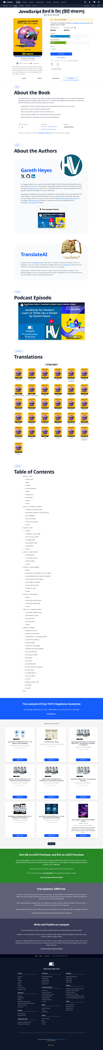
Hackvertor (25, 202)
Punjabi (19, 423)
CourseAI (20, 996)
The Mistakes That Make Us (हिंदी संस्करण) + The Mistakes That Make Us (20, 817)
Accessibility (45, 1011)
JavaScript (44, 126)
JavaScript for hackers (79, 23)
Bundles (21, 5)
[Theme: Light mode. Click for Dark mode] (90, 2)
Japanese (18, 379)
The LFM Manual (46, 997)
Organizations (40, 2)
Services (48, 2)
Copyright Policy (70, 1006)
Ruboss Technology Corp (59, 1039)
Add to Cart (61, 54)
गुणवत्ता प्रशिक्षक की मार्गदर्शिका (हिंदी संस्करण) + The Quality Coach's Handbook (20, 742)
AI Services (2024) (70, 992)
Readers (31, 2)
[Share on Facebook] (22, 127)
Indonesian (45, 409)
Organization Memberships (24, 1022)
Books (15, 5)
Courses (28, 5)
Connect (63, 2)
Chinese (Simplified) (18, 395)
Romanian (45, 423)
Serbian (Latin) (71, 423)
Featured (5, 5)
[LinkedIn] (33, 176)
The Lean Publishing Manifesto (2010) (75, 997)
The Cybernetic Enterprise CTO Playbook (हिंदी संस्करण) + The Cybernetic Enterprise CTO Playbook (83, 743)
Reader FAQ (69, 980)
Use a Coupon (21, 987)
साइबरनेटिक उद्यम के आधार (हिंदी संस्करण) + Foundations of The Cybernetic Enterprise (51, 779)
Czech (71, 409)
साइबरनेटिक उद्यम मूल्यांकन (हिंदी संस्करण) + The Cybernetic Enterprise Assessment (20, 779)
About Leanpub (45, 1018)
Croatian (58, 438)
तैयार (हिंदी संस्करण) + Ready (51, 742)
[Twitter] (23, 176)
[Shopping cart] (94, 2)
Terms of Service (70, 1004)
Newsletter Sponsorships (24, 1001)
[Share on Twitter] (19, 127)
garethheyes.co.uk (32, 188)
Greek (71, 438)
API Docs (44, 1001)
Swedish (18, 409)
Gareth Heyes (23, 63)
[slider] (69, 36)
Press (43, 1024)
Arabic (58, 423)
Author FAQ (44, 990)
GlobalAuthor (67, 265)
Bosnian (84, 409)
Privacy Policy (69, 1008)
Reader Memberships (71, 976)
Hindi (45, 438)
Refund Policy (69, 1010)
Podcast (87, 5)
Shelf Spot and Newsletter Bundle (26, 1003)
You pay (52, 46)
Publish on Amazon (22, 1005)
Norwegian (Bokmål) (84, 423)
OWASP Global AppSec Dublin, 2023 (66, 198)
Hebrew (19, 453)
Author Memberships (47, 976)
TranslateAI (36, 63)
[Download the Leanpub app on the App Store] (51, 1045)
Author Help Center (46, 992)
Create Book (45, 978)
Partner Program (46, 1008)
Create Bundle (45, 980)
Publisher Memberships (23, 1024)
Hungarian (31, 409)
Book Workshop (21, 1013)
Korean (58, 395)
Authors (24, 2)
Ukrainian (31, 423)
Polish (45, 395)
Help (98, 5)
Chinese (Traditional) (31, 395)
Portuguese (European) (84, 438)
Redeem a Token (22, 989)
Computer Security (52, 126)
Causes (44, 1010)
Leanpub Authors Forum (48, 994)
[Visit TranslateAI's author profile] (71, 249)
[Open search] (85, 2)
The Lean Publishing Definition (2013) (75, 996)
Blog (43, 1020)
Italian (84, 379)
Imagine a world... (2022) (72, 994)
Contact (44, 1022)
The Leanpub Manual (47, 996)
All (10, 5)
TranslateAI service (38, 262)
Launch (93, 5)
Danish (31, 438)
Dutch (71, 395)
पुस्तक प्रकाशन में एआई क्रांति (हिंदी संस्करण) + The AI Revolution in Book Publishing (51, 817)
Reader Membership (73, 60)
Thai (58, 409)
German (32, 379)
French (58, 379)
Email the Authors (69, 127)
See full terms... (51, 714)
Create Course (45, 982)
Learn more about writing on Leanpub (51, 877)
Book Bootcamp (22, 1015)
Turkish (84, 395)
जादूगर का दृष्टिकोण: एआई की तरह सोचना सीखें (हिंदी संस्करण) (83, 820)
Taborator (34, 202)
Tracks (34, 5)
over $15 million (48, 873)
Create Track (45, 983)
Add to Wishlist (61, 57)
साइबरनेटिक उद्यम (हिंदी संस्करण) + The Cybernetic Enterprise (83, 779)
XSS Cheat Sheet (34, 200)
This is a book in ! (60, 19)
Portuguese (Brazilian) (71, 380)
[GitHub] (28, 176)
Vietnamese (18, 438)
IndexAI (19, 999)
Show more (51, 843)
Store (18, 2)
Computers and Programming (48, 129)
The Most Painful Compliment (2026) (75, 988)
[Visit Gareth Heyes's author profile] (71, 165)
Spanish (45, 379)
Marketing (56, 2)
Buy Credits (69, 978)
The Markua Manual (47, 999)
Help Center (69, 982)
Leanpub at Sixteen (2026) (72, 990)
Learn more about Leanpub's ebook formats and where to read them (51, 913)
